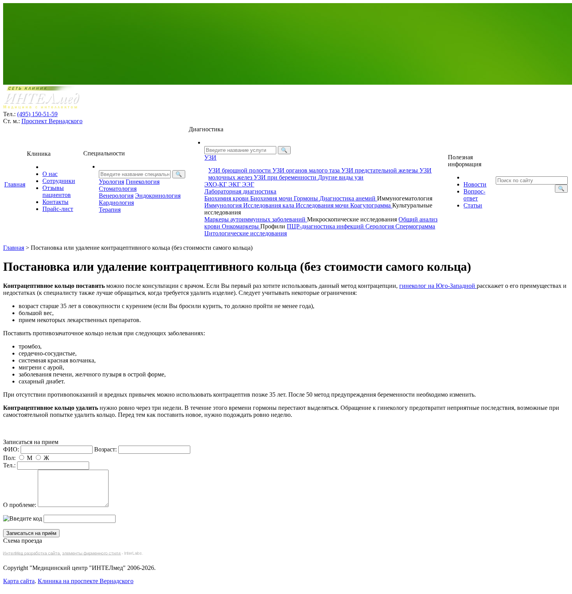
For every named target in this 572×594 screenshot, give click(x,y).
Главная (14, 184)
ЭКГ (235, 184)
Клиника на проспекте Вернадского (85, 581)
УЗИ (210, 157)
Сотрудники (58, 181)
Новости (474, 184)
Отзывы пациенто (56, 191)
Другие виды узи (340, 177)
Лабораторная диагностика (240, 191)
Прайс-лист (57, 209)
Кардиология (116, 202)
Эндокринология (158, 195)
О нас (50, 174)
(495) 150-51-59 (37, 114)
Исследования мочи (323, 205)
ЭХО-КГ (216, 184)
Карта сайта (19, 581)
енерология (116, 195)
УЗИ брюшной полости (240, 170)
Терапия (110, 209)
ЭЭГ (248, 184)
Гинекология (143, 181)
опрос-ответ (474, 195)
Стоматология (118, 188)
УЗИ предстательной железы (380, 170)
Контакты (55, 202)
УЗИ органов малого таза (306, 170)
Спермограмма (415, 226)
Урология (111, 181)
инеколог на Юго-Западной (438, 285)
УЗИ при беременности (286, 177)
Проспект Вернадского (51, 121)
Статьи (472, 205)
